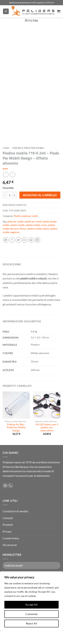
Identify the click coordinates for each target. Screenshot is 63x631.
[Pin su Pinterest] (31, 240)
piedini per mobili (33, 221)
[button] (6, 11)
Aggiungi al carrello (40, 195)
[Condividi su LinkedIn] (37, 240)
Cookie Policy (11, 538)
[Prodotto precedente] (12, 174)
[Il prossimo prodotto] (5, 174)
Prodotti (8, 524)
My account (10, 544)
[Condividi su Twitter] (18, 240)
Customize (31, 614)
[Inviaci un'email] (5, 485)
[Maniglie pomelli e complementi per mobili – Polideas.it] (33, 11)
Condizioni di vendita (15, 511)
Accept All (31, 604)
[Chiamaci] (10, 485)
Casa (6, 148)
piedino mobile (17, 225)
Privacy (7, 531)
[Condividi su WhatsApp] (6, 240)
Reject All (31, 623)
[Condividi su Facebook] (12, 240)
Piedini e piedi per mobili (28, 148)
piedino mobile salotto (38, 228)
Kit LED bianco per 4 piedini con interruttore (47, 427)
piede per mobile (15, 221)
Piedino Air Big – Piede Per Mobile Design (16, 427)
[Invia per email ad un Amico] (25, 240)
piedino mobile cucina (36, 225)
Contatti (8, 518)
